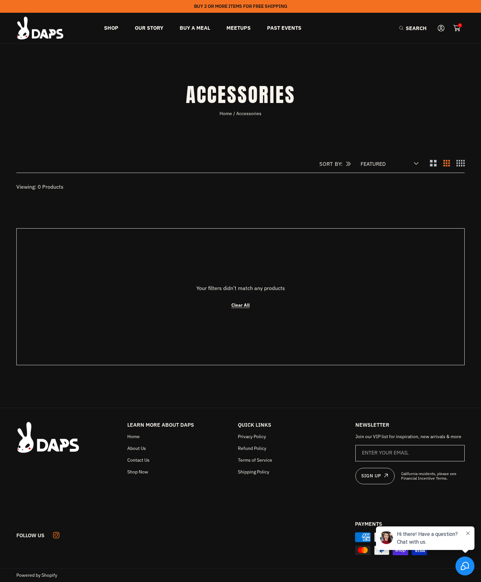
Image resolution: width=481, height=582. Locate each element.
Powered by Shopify (36, 575)
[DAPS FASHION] (40, 28)
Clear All (240, 305)
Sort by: (331, 163)
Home (226, 113)
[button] (413, 28)
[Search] (403, 28)
